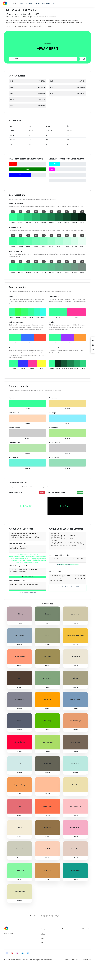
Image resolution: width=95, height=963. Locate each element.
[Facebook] (93, 345)
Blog (54, 3)
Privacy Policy (86, 960)
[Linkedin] (93, 349)
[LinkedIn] (7, 953)
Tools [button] (14, 3)
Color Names (46, 3)
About (43, 934)
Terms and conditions (71, 960)
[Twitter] (93, 340)
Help (42, 938)
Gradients (29, 3)
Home (21, 3)
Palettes (37, 3)
